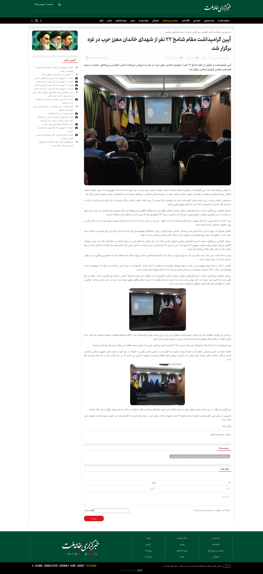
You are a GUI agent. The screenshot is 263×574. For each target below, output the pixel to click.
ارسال (93, 518)
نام (229, 482)
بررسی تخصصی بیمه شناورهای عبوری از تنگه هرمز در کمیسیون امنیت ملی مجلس (53, 94)
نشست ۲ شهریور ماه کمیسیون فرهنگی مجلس (54, 78)
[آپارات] (93, 554)
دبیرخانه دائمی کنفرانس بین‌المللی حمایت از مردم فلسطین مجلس (200, 456)
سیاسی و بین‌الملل (170, 20)
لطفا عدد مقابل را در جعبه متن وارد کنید (212, 510)
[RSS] (96, 554)
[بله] (69, 554)
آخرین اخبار (69, 60)
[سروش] (72, 554)
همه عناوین (209, 20)
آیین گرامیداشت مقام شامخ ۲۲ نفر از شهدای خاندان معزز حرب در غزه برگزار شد (159, 44)
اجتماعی (196, 20)
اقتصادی (185, 20)
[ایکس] (82, 554)
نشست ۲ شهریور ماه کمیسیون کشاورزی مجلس (53, 85)
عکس (109, 20)
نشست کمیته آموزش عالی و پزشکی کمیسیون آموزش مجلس (54, 136)
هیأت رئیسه (144, 20)
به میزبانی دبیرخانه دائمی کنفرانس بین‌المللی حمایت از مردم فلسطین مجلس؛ (198, 32)
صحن (132, 20)
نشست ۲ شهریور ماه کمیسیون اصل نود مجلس (53, 88)
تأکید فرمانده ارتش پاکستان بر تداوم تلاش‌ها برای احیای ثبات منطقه (53, 108)
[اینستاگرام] (79, 554)
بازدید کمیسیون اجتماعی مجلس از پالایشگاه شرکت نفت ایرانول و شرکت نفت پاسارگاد (55, 119)
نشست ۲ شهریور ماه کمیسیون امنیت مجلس (54, 81)
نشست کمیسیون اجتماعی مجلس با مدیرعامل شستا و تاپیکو (54, 101)
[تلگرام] (86, 554)
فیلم (101, 20)
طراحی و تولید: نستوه (128, 570)
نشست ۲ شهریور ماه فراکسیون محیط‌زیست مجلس (55, 129)
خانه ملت (217, 7)
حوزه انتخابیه (121, 20)
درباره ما (148, 557)
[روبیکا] (65, 554)
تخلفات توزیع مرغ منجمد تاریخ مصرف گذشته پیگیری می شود (54, 69)
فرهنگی (155, 20)
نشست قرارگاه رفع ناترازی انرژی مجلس (57, 124)
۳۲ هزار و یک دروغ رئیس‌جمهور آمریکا (57, 74)
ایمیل (153, 482)
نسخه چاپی (191, 58)
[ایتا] (75, 554)
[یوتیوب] (89, 554)
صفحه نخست (223, 20)
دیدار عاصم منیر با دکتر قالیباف (60, 113)
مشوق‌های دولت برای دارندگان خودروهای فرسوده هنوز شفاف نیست (56, 143)
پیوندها (148, 551)
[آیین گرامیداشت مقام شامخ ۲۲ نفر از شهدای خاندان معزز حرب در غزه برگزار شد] (157, 130)
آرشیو (148, 544)
